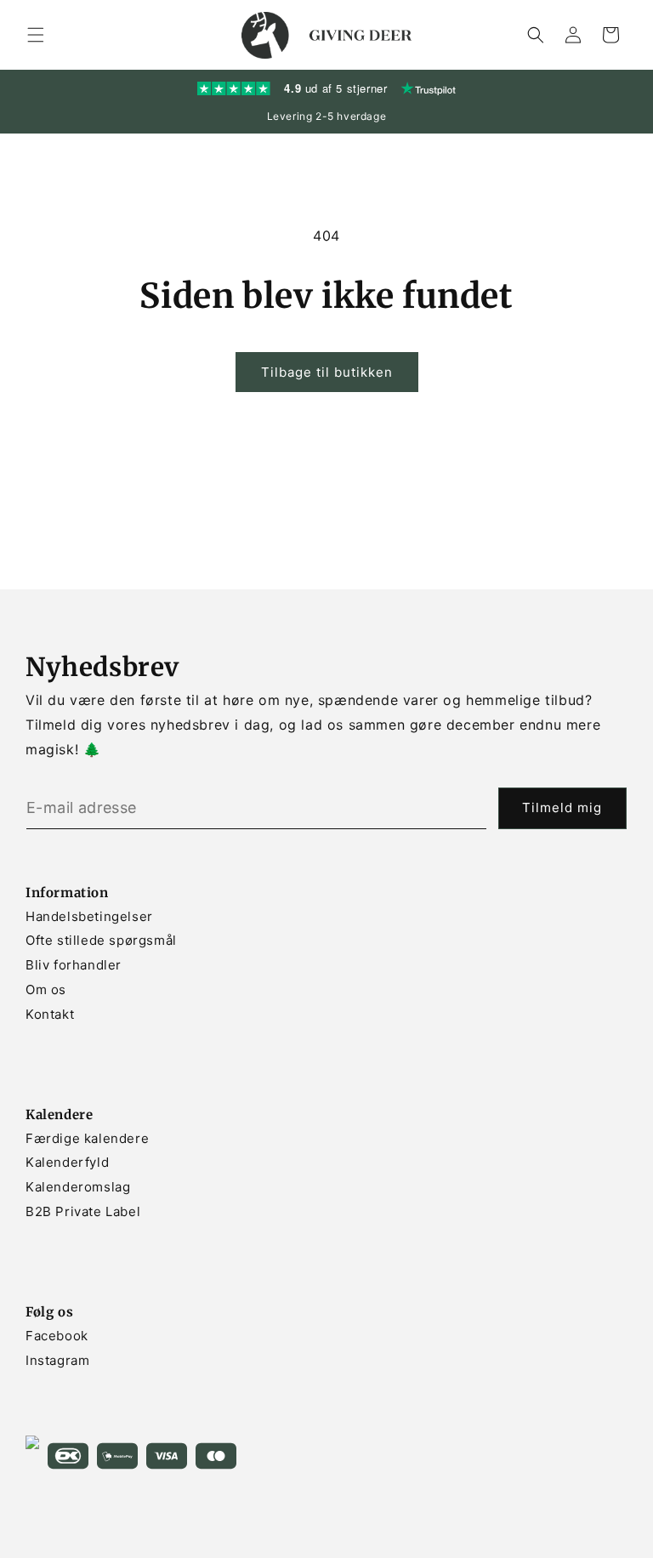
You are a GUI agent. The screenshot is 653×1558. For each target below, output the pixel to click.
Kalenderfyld (67, 1162)
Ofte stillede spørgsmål (101, 940)
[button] (35, 35)
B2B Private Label (83, 1211)
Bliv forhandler (74, 965)
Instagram (57, 1360)
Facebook (57, 1336)
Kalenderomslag (78, 1187)
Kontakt (50, 1014)
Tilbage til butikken (327, 372)
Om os (46, 989)
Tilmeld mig (562, 807)
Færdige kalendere (87, 1138)
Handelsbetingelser (89, 916)
